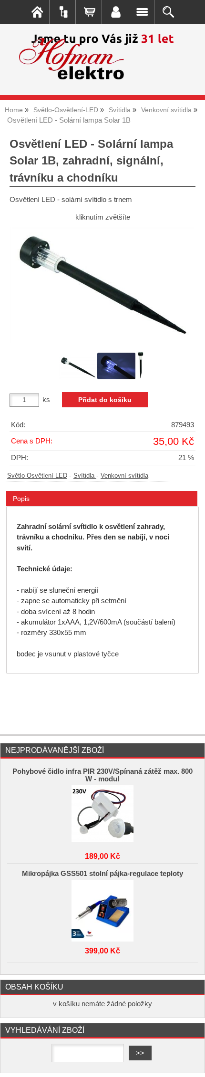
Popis (21, 498)
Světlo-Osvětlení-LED (37, 475)
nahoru (191, 1063)
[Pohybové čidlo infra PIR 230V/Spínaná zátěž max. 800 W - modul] (102, 814)
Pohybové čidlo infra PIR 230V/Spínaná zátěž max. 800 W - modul (102, 775)
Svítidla (84, 475)
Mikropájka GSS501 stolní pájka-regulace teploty (102, 873)
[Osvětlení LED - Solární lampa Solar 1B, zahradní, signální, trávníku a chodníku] (102, 285)
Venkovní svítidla (124, 475)
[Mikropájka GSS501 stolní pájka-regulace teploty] (102, 908)
